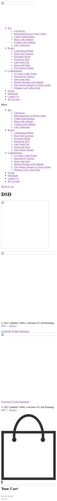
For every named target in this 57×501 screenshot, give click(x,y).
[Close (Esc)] (2, 496)
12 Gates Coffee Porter (25, 73)
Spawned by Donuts (24, 76)
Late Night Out (21, 62)
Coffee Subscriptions (24, 36)
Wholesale (13, 93)
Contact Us (13, 96)
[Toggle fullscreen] (9, 496)
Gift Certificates (22, 45)
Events (11, 90)
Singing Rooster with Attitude (29, 82)
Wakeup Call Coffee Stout (27, 88)
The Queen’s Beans (24, 68)
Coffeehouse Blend (23, 51)
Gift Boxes (19, 31)
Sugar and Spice (22, 65)
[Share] (5, 496)
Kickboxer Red (21, 59)
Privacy (13, 325)
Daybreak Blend (22, 56)
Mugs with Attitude (23, 39)
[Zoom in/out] (12, 496)
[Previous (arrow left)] (2, 499)
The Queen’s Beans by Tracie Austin (32, 85)
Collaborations (15, 70)
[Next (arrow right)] (5, 499)
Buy (10, 28)
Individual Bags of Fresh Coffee (30, 33)
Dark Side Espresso (24, 53)
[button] (28, 104)
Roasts (11, 48)
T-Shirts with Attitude (24, 42)
